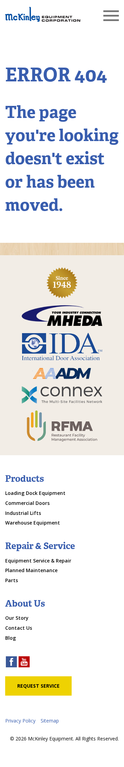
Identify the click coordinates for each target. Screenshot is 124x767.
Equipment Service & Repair (38, 560)
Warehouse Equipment (32, 522)
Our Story (17, 618)
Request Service (38, 686)
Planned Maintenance (31, 570)
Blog (10, 638)
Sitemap (50, 720)
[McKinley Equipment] (42, 14)
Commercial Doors (27, 503)
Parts (11, 580)
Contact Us (18, 628)
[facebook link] (11, 662)
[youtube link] (24, 662)
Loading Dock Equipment (35, 493)
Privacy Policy (20, 720)
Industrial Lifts (23, 513)
